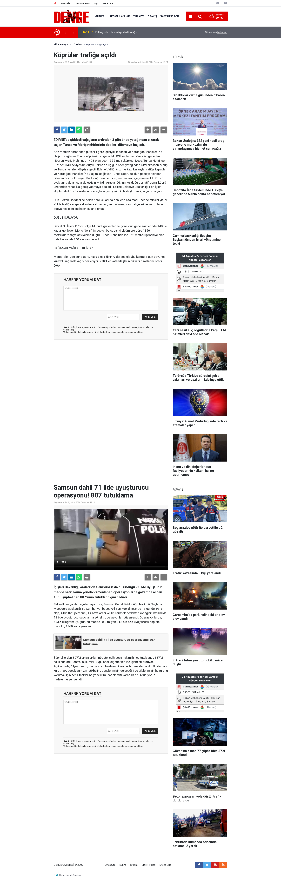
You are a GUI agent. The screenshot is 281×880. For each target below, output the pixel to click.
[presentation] (65, 32)
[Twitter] (64, 130)
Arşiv (96, 3)
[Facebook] (57, 130)
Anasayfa (63, 44)
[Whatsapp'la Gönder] (79, 130)
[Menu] (190, 16)
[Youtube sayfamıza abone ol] (215, 865)
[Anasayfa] (55, 3)
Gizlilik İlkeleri (148, 865)
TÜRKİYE (138, 16)
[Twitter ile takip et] (207, 865)
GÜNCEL (100, 16)
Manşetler (66, 3)
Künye (123, 865)
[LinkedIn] (71, 130)
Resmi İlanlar (119, 16)
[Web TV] (218, 3)
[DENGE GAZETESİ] (71, 16)
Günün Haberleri (82, 3)
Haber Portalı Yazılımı (70, 875)
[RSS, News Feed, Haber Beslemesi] (223, 865)
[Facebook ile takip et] (199, 865)
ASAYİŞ (152, 16)
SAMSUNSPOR (169, 16)
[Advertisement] (111, 371)
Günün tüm (216, 32)
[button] (148, 130)
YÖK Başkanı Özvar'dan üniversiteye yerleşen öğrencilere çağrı (130, 32)
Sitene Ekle (107, 3)
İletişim (134, 865)
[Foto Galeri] (225, 3)
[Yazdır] (87, 130)
